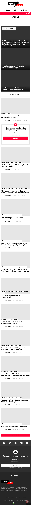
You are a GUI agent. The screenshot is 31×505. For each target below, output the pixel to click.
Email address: (15, 133)
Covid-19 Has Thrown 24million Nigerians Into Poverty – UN (12, 322)
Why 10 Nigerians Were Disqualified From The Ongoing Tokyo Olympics (14, 244)
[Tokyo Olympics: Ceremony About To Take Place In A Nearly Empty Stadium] (15, 260)
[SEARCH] (29, 13)
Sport (20, 267)
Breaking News (9, 162)
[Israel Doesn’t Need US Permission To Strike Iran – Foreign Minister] (15, 81)
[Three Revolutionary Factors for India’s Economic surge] (15, 59)
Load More (15, 435)
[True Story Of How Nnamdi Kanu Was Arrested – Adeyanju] (15, 390)
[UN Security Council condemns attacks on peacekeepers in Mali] (15, 106)
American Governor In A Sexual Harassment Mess (12, 218)
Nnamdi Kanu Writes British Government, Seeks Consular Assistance (15, 374)
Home (5, 500)
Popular (7, 10)
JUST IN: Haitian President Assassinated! (10, 296)
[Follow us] (27, 13)
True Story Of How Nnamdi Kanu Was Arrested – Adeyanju (14, 401)
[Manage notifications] (27, 501)
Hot (15, 10)
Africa (3, 162)
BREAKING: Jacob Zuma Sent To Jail (14, 426)
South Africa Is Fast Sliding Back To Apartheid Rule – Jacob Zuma (13, 348)
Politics (20, 291)
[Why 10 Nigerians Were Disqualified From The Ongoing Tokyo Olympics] (15, 233)
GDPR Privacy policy (21, 500)
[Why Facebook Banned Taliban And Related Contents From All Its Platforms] (15, 181)
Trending (23, 10)
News (16, 162)
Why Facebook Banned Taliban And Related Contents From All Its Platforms (15, 192)
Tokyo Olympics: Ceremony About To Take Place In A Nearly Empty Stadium (15, 270)
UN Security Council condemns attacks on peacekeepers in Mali (14, 116)
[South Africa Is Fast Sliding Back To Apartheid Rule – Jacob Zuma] (15, 338)
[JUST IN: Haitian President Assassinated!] (15, 286)
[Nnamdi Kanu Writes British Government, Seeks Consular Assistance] (15, 364)
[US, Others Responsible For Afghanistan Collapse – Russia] (15, 155)
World (8, 113)
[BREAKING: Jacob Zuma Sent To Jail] (15, 416)
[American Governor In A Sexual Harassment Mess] (15, 207)
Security (3, 113)
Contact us (12, 500)
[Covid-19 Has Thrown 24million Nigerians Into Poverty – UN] (15, 312)
